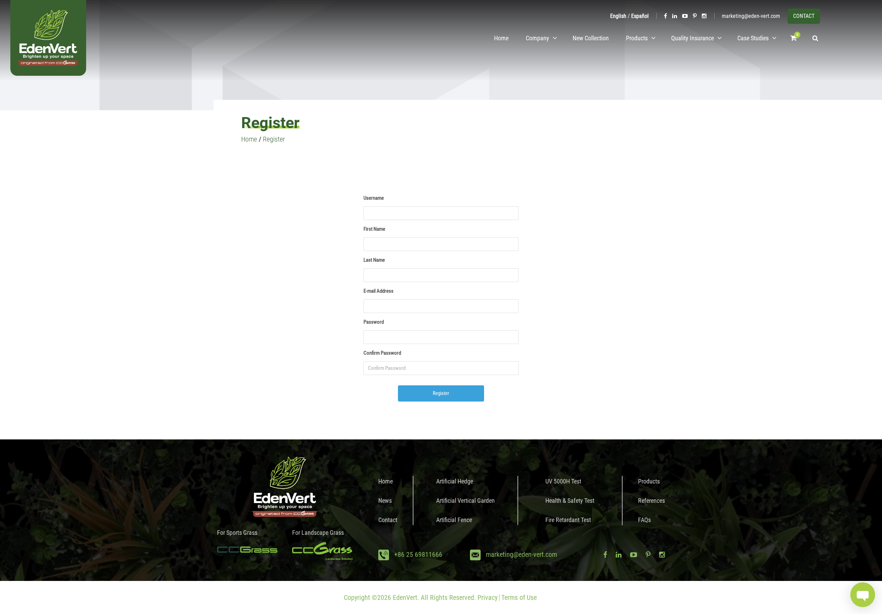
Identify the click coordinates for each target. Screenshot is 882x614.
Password (373, 322)
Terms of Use (519, 597)
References (651, 500)
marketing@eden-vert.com (751, 16)
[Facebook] (665, 16)
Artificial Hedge (454, 481)
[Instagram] (704, 16)
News (385, 500)
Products (637, 38)
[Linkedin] (674, 16)
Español (640, 16)
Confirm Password (382, 353)
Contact (387, 519)
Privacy (488, 597)
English (618, 16)
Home (501, 38)
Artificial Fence (454, 519)
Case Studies (753, 38)
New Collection (591, 38)
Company (537, 38)
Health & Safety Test (569, 500)
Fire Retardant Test (568, 519)
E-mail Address (378, 291)
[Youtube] (685, 16)
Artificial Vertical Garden (465, 500)
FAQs (644, 519)
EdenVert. (406, 597)
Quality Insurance (692, 38)
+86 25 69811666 (418, 554)
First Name (374, 229)
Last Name (374, 260)
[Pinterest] (695, 16)
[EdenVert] (48, 38)
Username (373, 198)
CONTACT (803, 16)
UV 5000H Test (563, 481)
